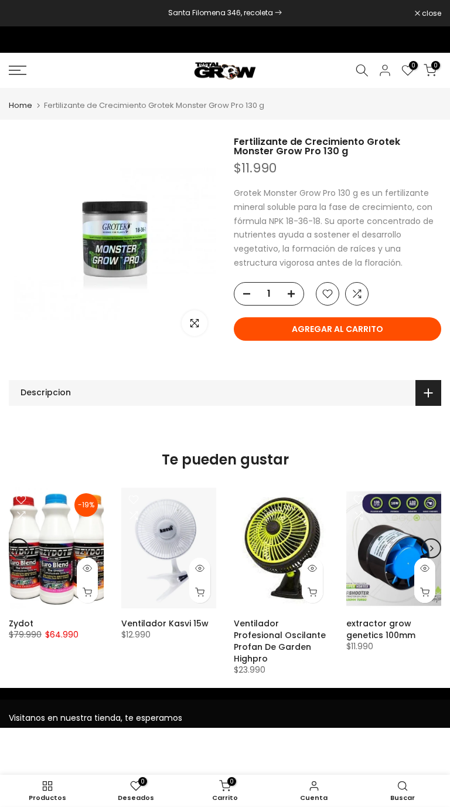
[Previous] (19, 548)
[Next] (431, 548)
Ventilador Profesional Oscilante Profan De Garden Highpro (280, 641)
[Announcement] (225, 13)
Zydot (21, 623)
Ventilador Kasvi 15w (165, 623)
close (24, 13)
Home (20, 105)
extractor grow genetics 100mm (380, 629)
